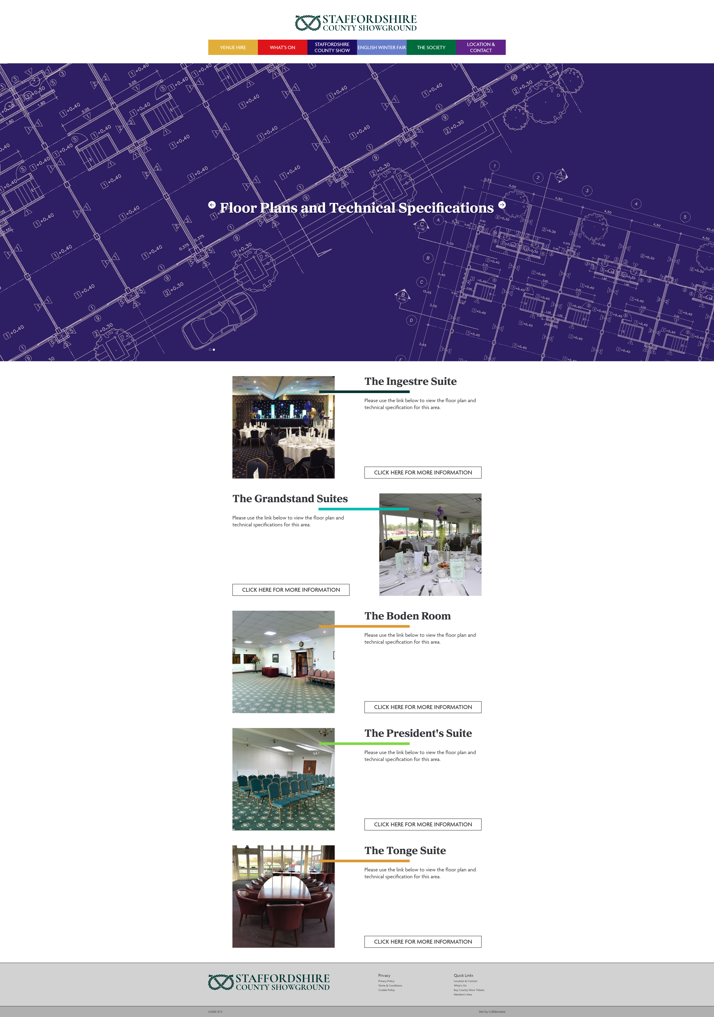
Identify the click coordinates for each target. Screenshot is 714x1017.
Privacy (384, 975)
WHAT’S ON (282, 47)
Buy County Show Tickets (469, 990)
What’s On (460, 985)
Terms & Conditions (390, 985)
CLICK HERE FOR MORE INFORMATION (423, 472)
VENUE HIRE (233, 47)
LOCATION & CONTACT (481, 47)
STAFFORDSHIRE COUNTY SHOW (332, 47)
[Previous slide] (212, 205)
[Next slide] (502, 205)
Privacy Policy (386, 981)
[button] (210, 350)
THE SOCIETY (431, 47)
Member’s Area (463, 994)
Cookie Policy (386, 990)
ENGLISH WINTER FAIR (382, 47)
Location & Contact (465, 981)
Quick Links (463, 975)
